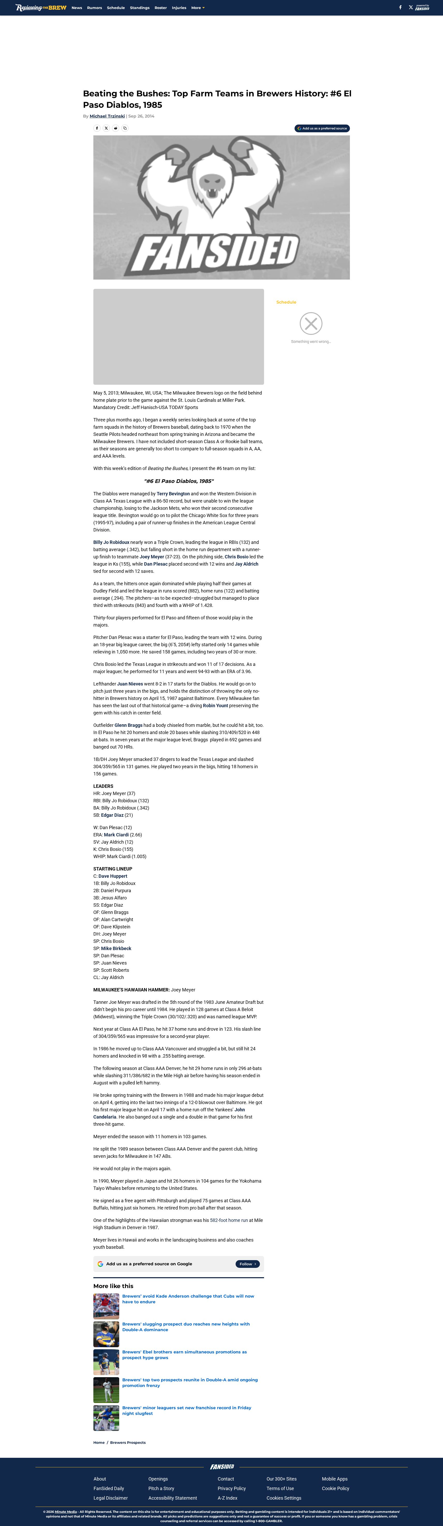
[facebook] (400, 7)
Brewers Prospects (128, 1442)
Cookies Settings (284, 1498)
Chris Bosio (237, 556)
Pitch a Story (161, 1488)
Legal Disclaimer (111, 1498)
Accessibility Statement (172, 1498)
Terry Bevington (173, 493)
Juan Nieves (130, 684)
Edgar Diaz (112, 815)
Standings (139, 7)
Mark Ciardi (116, 834)
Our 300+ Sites (282, 1479)
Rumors (94, 7)
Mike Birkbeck (116, 948)
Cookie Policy (335, 1488)
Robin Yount (215, 705)
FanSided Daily (109, 1488)
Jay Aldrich (246, 564)
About (100, 1479)
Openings (158, 1479)
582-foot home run (229, 1220)
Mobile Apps (335, 1479)
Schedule (116, 7)
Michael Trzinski (107, 116)
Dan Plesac (156, 564)
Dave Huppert (113, 876)
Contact (226, 1479)
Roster (161, 7)
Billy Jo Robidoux (111, 542)
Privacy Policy (232, 1488)
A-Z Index (227, 1498)
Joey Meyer (152, 556)
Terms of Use (280, 1488)
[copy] (125, 128)
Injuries (179, 7)
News (77, 7)
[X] (411, 7)
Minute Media (66, 1512)
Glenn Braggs (128, 725)
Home (99, 1442)
